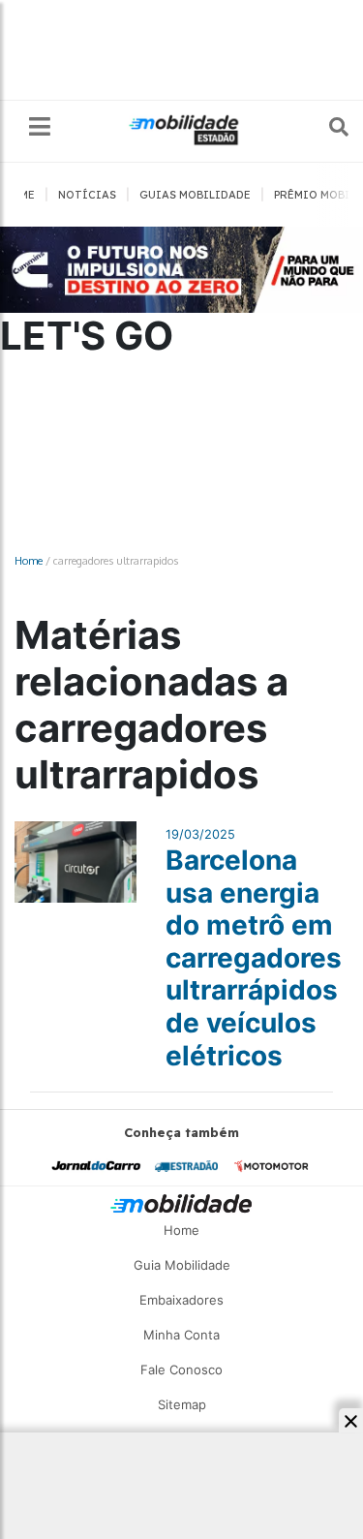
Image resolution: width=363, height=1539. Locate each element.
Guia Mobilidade (182, 1265)
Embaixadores (181, 1300)
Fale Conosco (181, 1369)
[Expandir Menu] (40, 127)
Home (29, 560)
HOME (19, 194)
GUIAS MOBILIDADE (195, 194)
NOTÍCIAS (87, 194)
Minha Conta (181, 1334)
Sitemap (182, 1404)
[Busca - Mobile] (325, 127)
